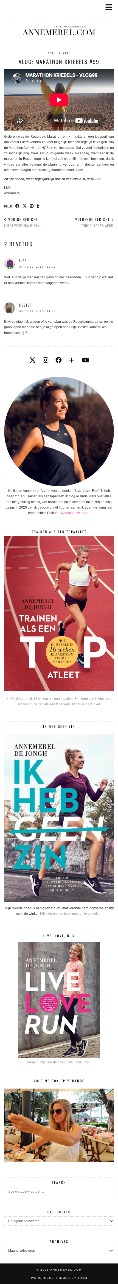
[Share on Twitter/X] (25, 205)
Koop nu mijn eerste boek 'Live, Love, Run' (58, 1062)
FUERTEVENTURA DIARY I (23, 222)
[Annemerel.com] (59, 22)
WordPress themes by (59, 1277)
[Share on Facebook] (17, 205)
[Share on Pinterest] (32, 205)
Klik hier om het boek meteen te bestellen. (71, 914)
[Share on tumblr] (38, 205)
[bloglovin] (72, 360)
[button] (110, 7)
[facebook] (58, 360)
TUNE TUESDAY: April (94, 222)
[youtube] (85, 360)
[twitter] (32, 360)
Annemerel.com (66, 1269)
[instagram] (45, 360)
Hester (25, 305)
